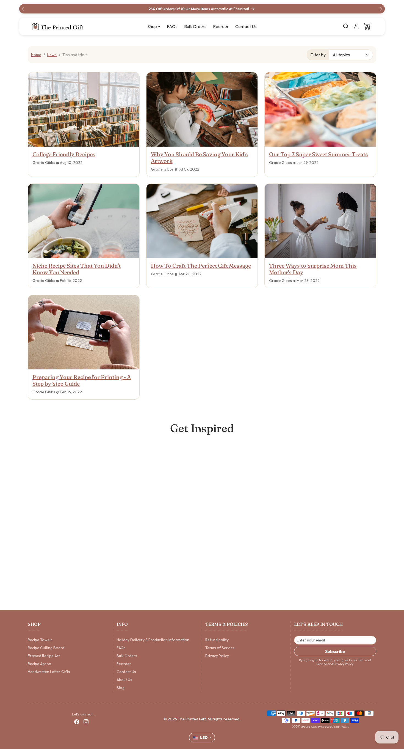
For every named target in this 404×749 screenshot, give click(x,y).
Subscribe (335, 651)
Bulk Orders (195, 26)
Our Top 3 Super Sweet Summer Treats (318, 154)
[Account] (356, 26)
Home (36, 54)
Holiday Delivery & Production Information (153, 639)
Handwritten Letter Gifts (49, 671)
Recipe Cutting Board (46, 647)
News (52, 54)
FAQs (172, 26)
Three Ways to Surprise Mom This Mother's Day (313, 269)
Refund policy (217, 639)
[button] (346, 26)
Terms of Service (220, 647)
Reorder (221, 26)
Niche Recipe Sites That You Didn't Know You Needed (76, 269)
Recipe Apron (39, 663)
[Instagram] (86, 722)
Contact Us (246, 26)
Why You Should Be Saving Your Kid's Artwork (199, 157)
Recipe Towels (40, 639)
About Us (124, 679)
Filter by (318, 54)
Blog (120, 687)
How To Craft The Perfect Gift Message (201, 265)
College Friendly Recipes (63, 154)
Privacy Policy (217, 655)
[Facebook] (76, 722)
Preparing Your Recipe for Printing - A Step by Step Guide (81, 380)
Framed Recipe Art (44, 655)
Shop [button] (152, 26)
